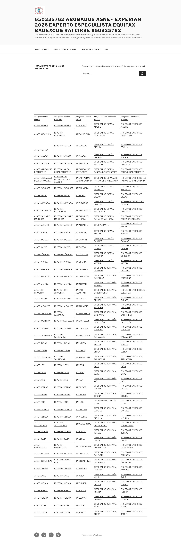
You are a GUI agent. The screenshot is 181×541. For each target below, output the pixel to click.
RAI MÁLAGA (81, 156)
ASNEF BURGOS (41, 299)
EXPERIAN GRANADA (63, 269)
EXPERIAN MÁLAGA (62, 156)
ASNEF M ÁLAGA (41, 156)
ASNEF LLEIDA (40, 350)
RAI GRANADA (82, 269)
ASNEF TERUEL (40, 513)
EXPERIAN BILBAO (62, 195)
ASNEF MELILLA (41, 417)
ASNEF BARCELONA (42, 134)
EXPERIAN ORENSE (62, 387)
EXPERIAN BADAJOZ (63, 240)
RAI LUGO (80, 402)
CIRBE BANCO (100, 312)
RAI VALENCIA (82, 163)
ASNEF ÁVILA (40, 476)
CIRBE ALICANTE (101, 225)
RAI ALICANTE (82, 225)
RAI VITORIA (81, 262)
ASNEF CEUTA (40, 439)
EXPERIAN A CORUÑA (63, 203)
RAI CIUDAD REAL (83, 461)
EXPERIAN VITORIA (62, 262)
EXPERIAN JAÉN (61, 380)
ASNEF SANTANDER (42, 314)
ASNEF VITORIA (41, 262)
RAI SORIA (80, 505)
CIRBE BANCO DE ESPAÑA (64, 50)
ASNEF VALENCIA (41, 163)
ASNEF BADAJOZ (41, 240)
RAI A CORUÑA (82, 203)
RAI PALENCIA (82, 454)
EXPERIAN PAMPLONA (64, 277)
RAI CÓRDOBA (82, 254)
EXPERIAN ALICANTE (63, 225)
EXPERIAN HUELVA (62, 343)
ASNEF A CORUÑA (42, 203)
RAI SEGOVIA (81, 498)
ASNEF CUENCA (41, 483)
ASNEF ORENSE (41, 387)
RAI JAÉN (79, 380)
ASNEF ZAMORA (41, 468)
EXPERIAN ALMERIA (63, 284)
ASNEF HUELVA (40, 343)
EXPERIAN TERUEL (62, 513)
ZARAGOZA (84, 188)
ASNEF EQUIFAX (42, 50)
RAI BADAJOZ (81, 240)
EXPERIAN (58, 209)
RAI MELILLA (81, 417)
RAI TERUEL (81, 513)
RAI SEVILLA (81, 146)
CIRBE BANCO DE (101, 379)
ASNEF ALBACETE (42, 306)
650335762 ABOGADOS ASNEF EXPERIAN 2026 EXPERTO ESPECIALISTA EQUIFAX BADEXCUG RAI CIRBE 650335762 (88, 25)
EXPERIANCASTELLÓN (64, 321)
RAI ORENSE (81, 387)
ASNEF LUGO (39, 402)
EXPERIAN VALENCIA (63, 163)
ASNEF (37, 277)
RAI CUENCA (81, 483)
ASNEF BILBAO (40, 195)
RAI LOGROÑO (82, 328)
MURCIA (67, 232)
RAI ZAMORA (81, 468)
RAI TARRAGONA (83, 358)
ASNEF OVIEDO (40, 247)
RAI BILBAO (80, 195)
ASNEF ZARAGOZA (42, 188)
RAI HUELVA (81, 343)
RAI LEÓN (80, 365)
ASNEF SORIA (40, 505)
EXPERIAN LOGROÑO (63, 328)
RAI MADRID (81, 125)
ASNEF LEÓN (39, 365)
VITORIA (124, 263)
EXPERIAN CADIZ (61, 372)
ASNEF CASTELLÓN (42, 321)
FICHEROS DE (127, 260)
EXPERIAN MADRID (62, 125)
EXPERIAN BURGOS (62, 299)
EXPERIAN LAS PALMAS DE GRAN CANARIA (62, 179)
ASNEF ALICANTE (41, 225)
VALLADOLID (60, 212)
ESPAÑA (112, 379)
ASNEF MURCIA (40, 232)
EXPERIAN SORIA (61, 505)
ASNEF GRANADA (41, 269)
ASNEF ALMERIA (41, 284)
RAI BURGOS (81, 299)
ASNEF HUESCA (41, 490)
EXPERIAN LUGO (61, 402)
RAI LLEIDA (80, 350)
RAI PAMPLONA (82, 277)
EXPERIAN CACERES (63, 409)
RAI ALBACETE (82, 306)
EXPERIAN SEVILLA (62, 146)
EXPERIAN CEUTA (61, 439)
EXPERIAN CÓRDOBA (63, 254)
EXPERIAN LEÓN (61, 365)
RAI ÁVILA (80, 476)
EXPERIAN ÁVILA (61, 476)
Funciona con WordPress (92, 535)
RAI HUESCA (81, 490)
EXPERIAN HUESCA (62, 490)
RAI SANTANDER (83, 314)
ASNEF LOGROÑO (41, 328)
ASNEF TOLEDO (41, 431)
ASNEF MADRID (41, 125)
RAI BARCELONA (83, 134)
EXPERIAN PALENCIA (63, 454)
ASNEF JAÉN (39, 380)
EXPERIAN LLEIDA (62, 350)
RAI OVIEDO (81, 247)
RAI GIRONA (81, 395)
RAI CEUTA (80, 439)
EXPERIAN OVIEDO (62, 247)
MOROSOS (137, 260)
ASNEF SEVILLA (41, 150)
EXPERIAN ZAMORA (62, 468)
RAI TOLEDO (81, 431)
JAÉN (96, 381)
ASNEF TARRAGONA (42, 358)
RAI (106, 50)
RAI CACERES (81, 409)
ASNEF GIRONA (40, 395)
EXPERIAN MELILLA (62, 417)
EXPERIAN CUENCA (62, 483)
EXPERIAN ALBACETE (63, 306)
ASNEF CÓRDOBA (41, 254)
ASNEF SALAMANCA (43, 336)
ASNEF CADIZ (40, 372)
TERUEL (97, 514)
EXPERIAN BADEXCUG (90, 50)
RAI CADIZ (80, 372)
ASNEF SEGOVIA (41, 498)
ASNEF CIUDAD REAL (43, 461)
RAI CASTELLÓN (83, 321)
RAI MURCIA (81, 232)
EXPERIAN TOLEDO (62, 431)
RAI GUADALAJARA (83, 424)
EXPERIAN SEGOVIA (62, 498)
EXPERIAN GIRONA (62, 395)
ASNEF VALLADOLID (43, 210)
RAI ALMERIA (81, 284)
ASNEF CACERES (41, 409)
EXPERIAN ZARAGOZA (63, 188)
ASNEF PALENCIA (41, 454)
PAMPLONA (46, 277)
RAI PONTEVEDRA (83, 446)
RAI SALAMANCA (83, 336)
